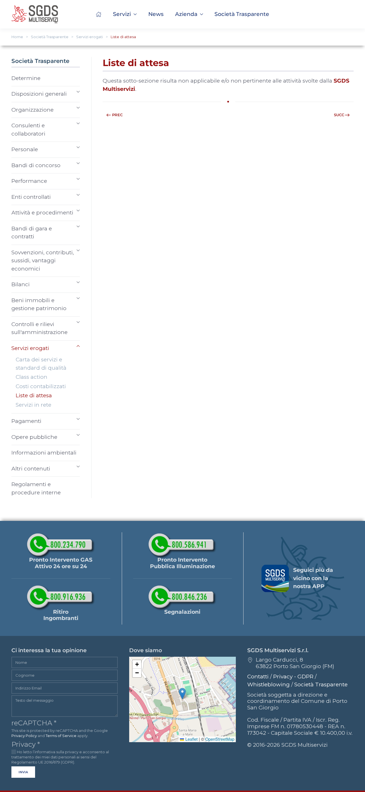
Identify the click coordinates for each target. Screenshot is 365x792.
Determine (25, 78)
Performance (29, 181)
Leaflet (190, 739)
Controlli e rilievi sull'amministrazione (39, 328)
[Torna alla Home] (34, 14)
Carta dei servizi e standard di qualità (41, 363)
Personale (24, 149)
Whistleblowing (268, 684)
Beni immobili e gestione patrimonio (38, 304)
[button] (241, 14)
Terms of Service (61, 735)
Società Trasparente (321, 684)
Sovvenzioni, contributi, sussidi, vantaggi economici (42, 260)
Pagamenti (26, 421)
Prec (117, 114)
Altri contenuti (30, 468)
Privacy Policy (24, 735)
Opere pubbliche (34, 437)
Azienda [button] (186, 14)
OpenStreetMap (219, 739)
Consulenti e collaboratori (28, 129)
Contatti (258, 676)
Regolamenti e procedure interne (36, 488)
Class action (31, 377)
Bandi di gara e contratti (31, 232)
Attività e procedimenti (42, 212)
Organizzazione (32, 110)
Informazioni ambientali (43, 452)
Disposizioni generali (39, 94)
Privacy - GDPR (293, 676)
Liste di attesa (34, 395)
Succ (339, 114)
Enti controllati (31, 197)
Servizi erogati (30, 348)
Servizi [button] (122, 14)
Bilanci (20, 284)
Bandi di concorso (35, 165)
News (156, 14)
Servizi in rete (33, 405)
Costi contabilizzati (41, 386)
